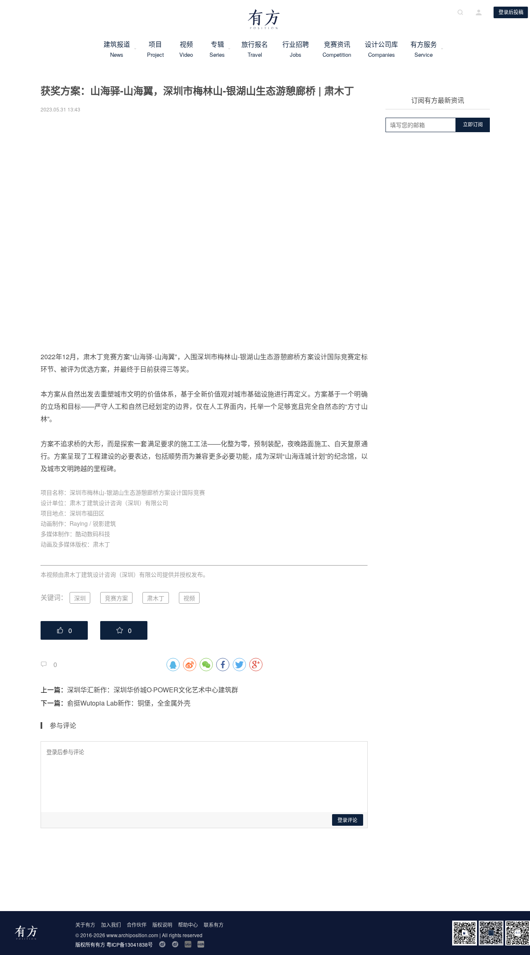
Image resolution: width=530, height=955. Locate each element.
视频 (186, 48)
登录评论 (347, 820)
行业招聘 (295, 48)
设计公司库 (381, 48)
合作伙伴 (137, 924)
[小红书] (201, 944)
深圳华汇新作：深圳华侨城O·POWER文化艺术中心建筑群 (152, 689)
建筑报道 (117, 48)
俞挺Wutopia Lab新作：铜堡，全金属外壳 (128, 703)
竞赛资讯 (337, 48)
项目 (155, 48)
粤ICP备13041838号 (129, 944)
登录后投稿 (511, 12)
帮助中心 (188, 924)
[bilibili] (188, 944)
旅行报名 (254, 48)
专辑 (217, 48)
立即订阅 (473, 125)
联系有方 (214, 924)
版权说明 (162, 924)
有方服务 (423, 48)
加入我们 (111, 924)
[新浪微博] (162, 944)
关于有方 (85, 924)
